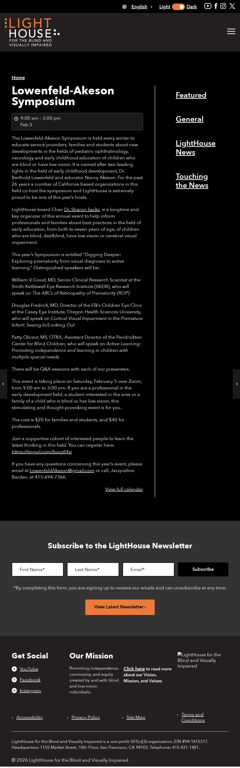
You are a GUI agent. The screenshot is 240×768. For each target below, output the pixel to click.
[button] (231, 31)
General (190, 119)
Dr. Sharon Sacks (82, 209)
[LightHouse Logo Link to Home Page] (32, 32)
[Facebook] (215, 6)
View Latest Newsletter (118, 607)
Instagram (30, 690)
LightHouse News (196, 147)
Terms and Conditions (193, 717)
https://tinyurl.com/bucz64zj (42, 452)
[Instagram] (223, 6)
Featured (191, 95)
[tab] (137, 6)
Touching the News (192, 181)
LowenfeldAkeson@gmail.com (62, 470)
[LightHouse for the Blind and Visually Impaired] (202, 666)
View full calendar (124, 489)
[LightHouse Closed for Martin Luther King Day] (3, 384)
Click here (134, 669)
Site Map (136, 717)
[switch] (178, 7)
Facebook (30, 680)
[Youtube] (207, 6)
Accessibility (29, 717)
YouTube (29, 669)
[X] (232, 6)
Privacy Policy (85, 717)
